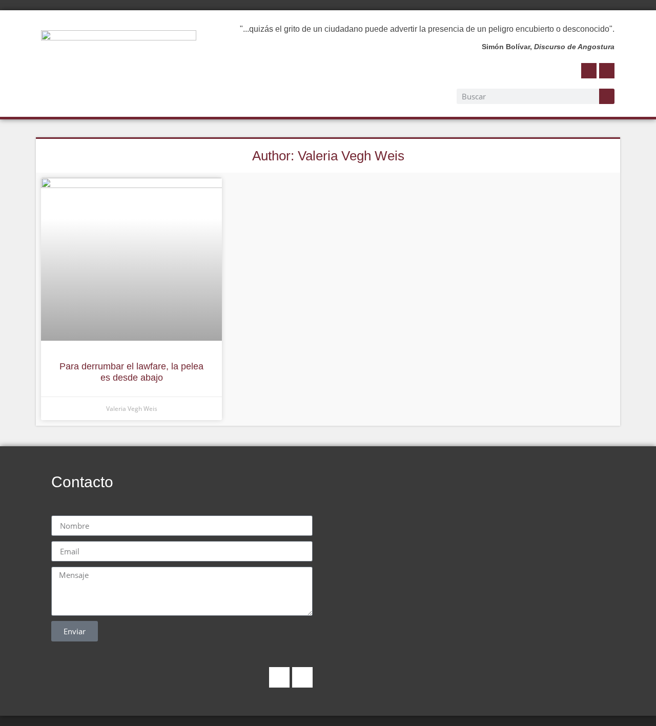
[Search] (606, 96)
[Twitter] (606, 70)
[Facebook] (589, 70)
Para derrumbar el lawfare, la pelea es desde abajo (131, 372)
